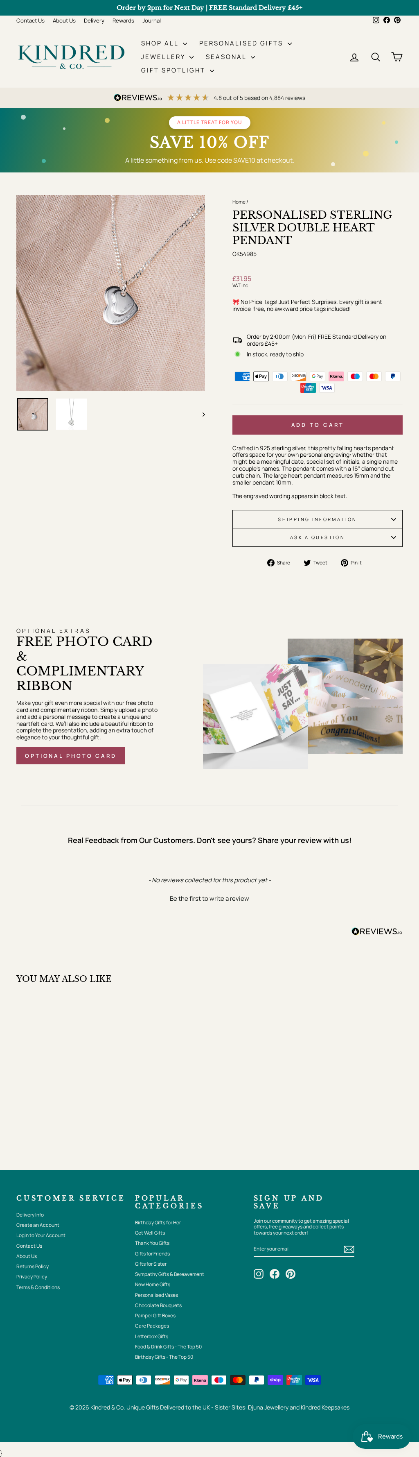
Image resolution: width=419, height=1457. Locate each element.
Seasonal (227, 56)
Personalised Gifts (242, 43)
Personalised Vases (156, 1295)
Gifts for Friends (152, 1253)
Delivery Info (30, 1214)
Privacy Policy (31, 1276)
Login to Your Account (40, 1235)
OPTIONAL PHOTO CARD (71, 755)
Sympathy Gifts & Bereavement (169, 1274)
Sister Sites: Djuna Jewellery (252, 1407)
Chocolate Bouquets (158, 1305)
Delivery (94, 20)
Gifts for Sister (151, 1263)
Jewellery (164, 56)
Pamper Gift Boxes (155, 1315)
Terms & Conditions (38, 1287)
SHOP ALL (161, 43)
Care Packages (152, 1325)
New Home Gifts (152, 1284)
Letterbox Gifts (151, 1336)
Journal (151, 20)
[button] (209, 897)
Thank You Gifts (152, 1242)
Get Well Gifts (150, 1232)
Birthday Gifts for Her (158, 1222)
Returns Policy (32, 1266)
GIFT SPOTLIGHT (174, 70)
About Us (64, 20)
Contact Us (30, 20)
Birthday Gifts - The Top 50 (164, 1356)
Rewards (123, 20)
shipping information (317, 519)
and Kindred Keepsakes (319, 1407)
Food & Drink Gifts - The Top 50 (168, 1346)
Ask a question (317, 537)
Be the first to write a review (209, 898)
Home (239, 201)
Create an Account (37, 1224)
